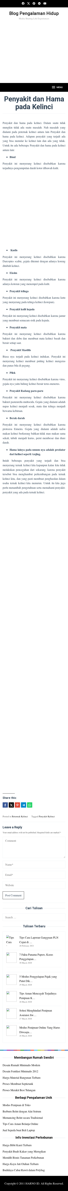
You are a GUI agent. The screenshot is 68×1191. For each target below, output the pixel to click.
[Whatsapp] (29, 805)
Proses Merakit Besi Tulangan (19, 1090)
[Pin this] (17, 805)
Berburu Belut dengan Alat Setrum (22, 1111)
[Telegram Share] (23, 805)
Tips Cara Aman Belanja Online (20, 1124)
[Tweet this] (11, 805)
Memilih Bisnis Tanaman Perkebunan (23, 1157)
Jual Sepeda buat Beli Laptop (19, 1130)
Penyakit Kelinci (47, 816)
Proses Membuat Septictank (18, 1084)
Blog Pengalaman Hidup (34, 13)
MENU (59, 87)
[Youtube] (45, 3)
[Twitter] (28, 3)
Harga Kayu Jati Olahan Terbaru (21, 1164)
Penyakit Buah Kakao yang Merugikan (24, 1151)
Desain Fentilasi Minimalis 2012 (20, 1071)
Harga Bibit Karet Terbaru (17, 1145)
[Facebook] (23, 3)
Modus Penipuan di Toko (17, 1105)
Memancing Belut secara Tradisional (23, 1117)
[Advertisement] (34, 57)
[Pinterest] (34, 3)
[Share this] (5, 805)
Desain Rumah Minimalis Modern (21, 1065)
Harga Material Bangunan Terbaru (21, 1077)
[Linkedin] (39, 3)
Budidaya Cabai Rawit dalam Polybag (24, 1170)
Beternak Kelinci (20, 816)
